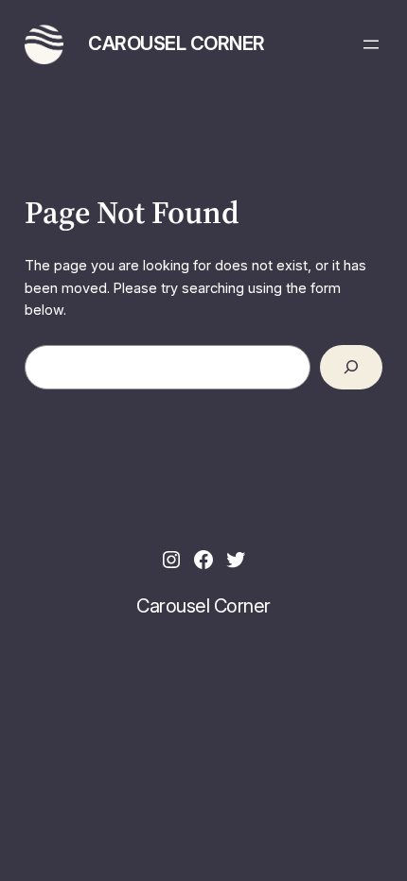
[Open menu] (371, 44)
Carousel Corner (176, 43)
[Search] (351, 367)
